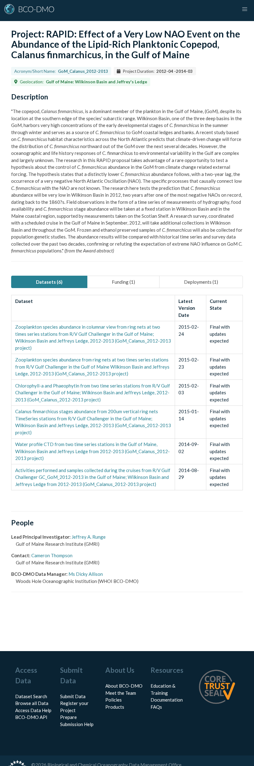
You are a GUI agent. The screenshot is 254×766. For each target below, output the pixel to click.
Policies (113, 700)
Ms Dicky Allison (85, 574)
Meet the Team (120, 693)
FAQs (156, 707)
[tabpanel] (127, 392)
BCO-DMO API (31, 717)
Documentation (167, 700)
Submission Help (77, 724)
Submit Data (72, 696)
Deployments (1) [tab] (201, 282)
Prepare (68, 717)
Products (114, 707)
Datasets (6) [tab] (49, 282)
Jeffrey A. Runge (89, 537)
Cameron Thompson (51, 555)
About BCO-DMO (123, 686)
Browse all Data (31, 703)
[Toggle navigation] (244, 9)
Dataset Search (31, 696)
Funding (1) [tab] (123, 282)
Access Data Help (33, 710)
